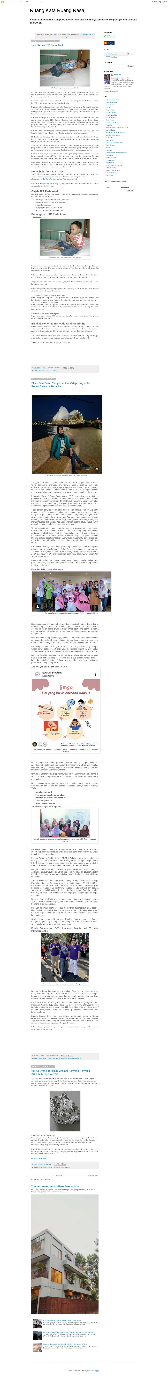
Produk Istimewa (111, 158)
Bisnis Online (110, 105)
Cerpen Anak (110, 110)
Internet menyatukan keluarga (115, 132)
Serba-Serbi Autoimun (52, 371)
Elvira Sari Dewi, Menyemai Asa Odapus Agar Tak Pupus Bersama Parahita (61, 385)
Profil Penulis (110, 163)
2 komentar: (48, 1164)
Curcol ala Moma (41, 1167)
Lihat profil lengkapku (111, 91)
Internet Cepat (110, 130)
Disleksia (109, 125)
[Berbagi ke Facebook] (71, 368)
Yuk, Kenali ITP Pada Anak (47, 45)
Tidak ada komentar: (53, 367)
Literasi (108, 148)
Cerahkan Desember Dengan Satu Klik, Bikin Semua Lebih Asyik (65, 1344)
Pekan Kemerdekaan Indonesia (116, 153)
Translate (114, 57)
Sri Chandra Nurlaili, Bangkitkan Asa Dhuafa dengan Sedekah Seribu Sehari (68, 1332)
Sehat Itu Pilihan (41, 371)
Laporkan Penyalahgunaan (115, 181)
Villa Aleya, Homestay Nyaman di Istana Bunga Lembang (55, 1186)
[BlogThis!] (66, 368)
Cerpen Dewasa (111, 112)
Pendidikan (109, 155)
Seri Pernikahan (111, 173)
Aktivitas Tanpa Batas (113, 100)
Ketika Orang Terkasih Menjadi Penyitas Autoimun (58, 179)
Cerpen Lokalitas (111, 115)
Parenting (109, 150)
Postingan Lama (92, 1175)
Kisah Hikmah (110, 145)
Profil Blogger (110, 160)
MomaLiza (117, 75)
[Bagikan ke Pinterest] (73, 368)
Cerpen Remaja (111, 117)
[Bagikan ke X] (68, 368)
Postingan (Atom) (45, 1179)
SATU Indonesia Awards (60, 1058)
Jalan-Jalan (109, 137)
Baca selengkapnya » (38, 1158)
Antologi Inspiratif (111, 102)
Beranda (59, 1175)
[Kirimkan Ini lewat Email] (64, 368)
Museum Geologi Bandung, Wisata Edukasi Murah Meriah (62, 1320)
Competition (110, 120)
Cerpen (108, 107)
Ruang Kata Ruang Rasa (57, 10)
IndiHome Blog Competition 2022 (117, 127)
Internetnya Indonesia (113, 135)
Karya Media (110, 140)
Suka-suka (109, 175)
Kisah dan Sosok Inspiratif (44, 1058)
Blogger (96, 1371)
